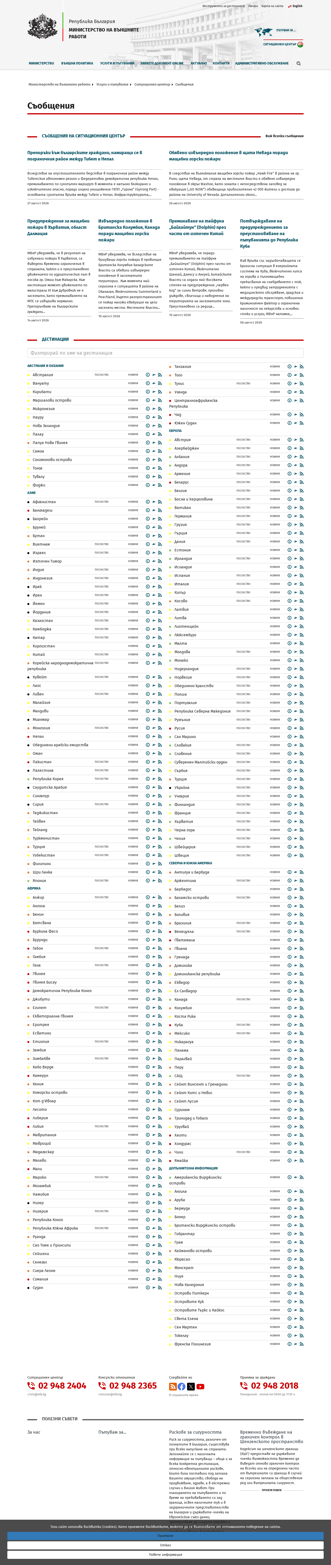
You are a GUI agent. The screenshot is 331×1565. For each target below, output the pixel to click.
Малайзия (41, 702)
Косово (180, 601)
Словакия (182, 745)
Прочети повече (272, 1490)
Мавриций (41, 1143)
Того (177, 375)
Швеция (181, 855)
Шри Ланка (42, 872)
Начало (253, 6)
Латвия (181, 609)
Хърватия (183, 821)
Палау (38, 434)
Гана (36, 965)
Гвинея (38, 973)
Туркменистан (45, 838)
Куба (178, 1025)
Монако (180, 660)
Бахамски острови (191, 897)
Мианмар (40, 719)
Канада (180, 999)
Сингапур (40, 796)
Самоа (38, 451)
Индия (38, 569)
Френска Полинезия (192, 1344)
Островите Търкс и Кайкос (199, 1310)
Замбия (39, 1050)
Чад (177, 414)
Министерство (41, 63)
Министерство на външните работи (59, 84)
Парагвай (182, 1059)
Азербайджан (186, 448)
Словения (182, 753)
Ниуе (178, 1276)
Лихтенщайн (185, 626)
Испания (181, 575)
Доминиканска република (196, 974)
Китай (38, 654)
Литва (180, 618)
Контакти (221, 63)
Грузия (180, 524)
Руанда (39, 1236)
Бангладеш (42, 510)
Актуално (199, 63)
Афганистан (44, 502)
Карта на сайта (272, 6)
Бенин (38, 914)
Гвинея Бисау (44, 982)
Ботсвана (41, 923)
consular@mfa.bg (110, 1394)
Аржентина (184, 880)
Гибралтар (184, 1233)
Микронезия (43, 408)
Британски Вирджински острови (204, 1225)
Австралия (42, 375)
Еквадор (181, 982)
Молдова (181, 652)
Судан (37, 1287)
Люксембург (184, 635)
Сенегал (39, 1262)
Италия (181, 584)
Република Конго (47, 1219)
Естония (182, 550)
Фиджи (38, 485)
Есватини (41, 1033)
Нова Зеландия (46, 425)
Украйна (181, 787)
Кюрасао (181, 1259)
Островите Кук (188, 1301)
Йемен (38, 603)
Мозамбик (41, 1186)
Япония (39, 880)
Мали (37, 1169)
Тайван (38, 821)
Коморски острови (49, 1092)
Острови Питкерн (191, 1293)
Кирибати (41, 391)
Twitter (191, 1386)
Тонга (37, 468)
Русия (179, 728)
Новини (133, 374)
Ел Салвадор (185, 991)
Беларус (181, 482)
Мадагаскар (43, 1152)
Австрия (182, 439)
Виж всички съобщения (285, 136)
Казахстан (42, 620)
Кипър (179, 592)
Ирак (37, 586)
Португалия (185, 702)
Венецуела (183, 931)
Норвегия (182, 677)
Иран (37, 595)
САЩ (177, 1075)
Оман (37, 753)
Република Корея (47, 779)
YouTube (200, 1386)
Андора (180, 465)
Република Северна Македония (202, 711)
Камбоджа (41, 629)
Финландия (184, 804)
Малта (180, 643)
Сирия (38, 804)
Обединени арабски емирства (60, 745)
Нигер (38, 1202)
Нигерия (40, 1211)
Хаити (180, 1135)
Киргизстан (43, 646)
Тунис (178, 383)
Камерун (40, 1075)
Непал (38, 736)
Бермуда (181, 1208)
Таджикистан (45, 812)
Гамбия (39, 956)
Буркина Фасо (45, 931)
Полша (180, 694)
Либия (38, 1126)
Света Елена (185, 1318)
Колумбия (182, 1008)
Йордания (41, 612)
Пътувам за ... (286, 30)
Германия (182, 516)
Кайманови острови (192, 1250)
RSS (173, 1386)
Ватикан (182, 507)
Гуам (178, 1242)
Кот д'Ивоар (44, 1101)
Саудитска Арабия (49, 787)
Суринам (181, 1109)
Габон (37, 948)
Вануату (40, 383)
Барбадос (182, 889)
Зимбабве (41, 1058)
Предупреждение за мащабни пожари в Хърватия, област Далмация (58, 227)
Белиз (179, 906)
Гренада (181, 957)
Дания (179, 541)
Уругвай (181, 1126)
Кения (38, 1084)
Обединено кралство (193, 685)
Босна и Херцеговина (193, 499)
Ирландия (182, 558)
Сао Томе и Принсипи (51, 1245)
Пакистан (41, 762)
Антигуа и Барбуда (191, 872)
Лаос (36, 685)
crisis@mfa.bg (36, 1394)
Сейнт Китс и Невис (193, 1092)
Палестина (43, 770)
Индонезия (42, 578)
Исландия (182, 567)
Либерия (40, 1118)
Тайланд (39, 829)
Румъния (181, 719)
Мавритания (44, 1135)
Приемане (165, 1536)
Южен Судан (185, 423)
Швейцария (184, 847)
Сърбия (180, 770)
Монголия (41, 728)
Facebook (181, 1386)
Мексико (181, 1033)
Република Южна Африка (55, 1228)
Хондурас (182, 1143)
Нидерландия (186, 669)
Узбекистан (43, 855)
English (297, 6)
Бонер (179, 1217)
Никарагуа (183, 1042)
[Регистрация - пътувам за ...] (154, 375)
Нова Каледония (188, 1284)
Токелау (181, 1335)
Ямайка (180, 1160)
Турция (38, 846)
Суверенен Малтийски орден (200, 762)
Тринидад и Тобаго (190, 1118)
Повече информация (165, 1555)
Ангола (38, 906)
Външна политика (77, 63)
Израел (39, 552)
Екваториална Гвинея (52, 1016)
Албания (181, 456)
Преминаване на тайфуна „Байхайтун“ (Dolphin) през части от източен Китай (197, 227)
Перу (178, 1067)
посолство (102, 374)
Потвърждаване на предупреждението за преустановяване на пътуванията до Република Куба (269, 233)
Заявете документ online (161, 63)
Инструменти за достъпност (224, 6)
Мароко (39, 1177)
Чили (178, 1152)
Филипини (41, 863)
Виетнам (41, 544)
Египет (39, 1007)
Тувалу (38, 476)
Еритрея (40, 1024)
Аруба (179, 1200)
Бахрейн (40, 518)
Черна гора (184, 830)
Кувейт (39, 677)
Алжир (38, 897)
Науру (38, 417)
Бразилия (182, 923)
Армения (181, 473)
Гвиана (180, 948)
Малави (39, 1160)
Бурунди (39, 939)
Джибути (41, 999)
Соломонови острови (52, 459)
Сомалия (40, 1279)
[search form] (298, 63)
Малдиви (40, 711)
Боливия (181, 914)
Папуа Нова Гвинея (50, 442)
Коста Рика (184, 1016)
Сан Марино (184, 736)
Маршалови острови (51, 400)
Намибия (40, 1194)
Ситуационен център (279, 44)
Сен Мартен (185, 1327)
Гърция (180, 533)
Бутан (38, 535)
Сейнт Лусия (185, 1101)
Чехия (179, 838)
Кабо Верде (43, 1067)
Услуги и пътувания (117, 63)
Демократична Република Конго (62, 990)
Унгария (181, 796)
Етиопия (40, 1041)
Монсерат (183, 1267)
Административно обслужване (262, 63)
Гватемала (184, 940)
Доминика (182, 965)
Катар (38, 637)
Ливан (38, 694)
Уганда (180, 392)
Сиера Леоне (43, 1270)
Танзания (182, 366)
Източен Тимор (47, 561)
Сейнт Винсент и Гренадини (200, 1084)
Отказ (165, 1545)
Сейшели (40, 1253)
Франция (182, 813)
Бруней (39, 527)
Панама (181, 1050)
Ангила (180, 1191)
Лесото (39, 1109)
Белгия (180, 490)
